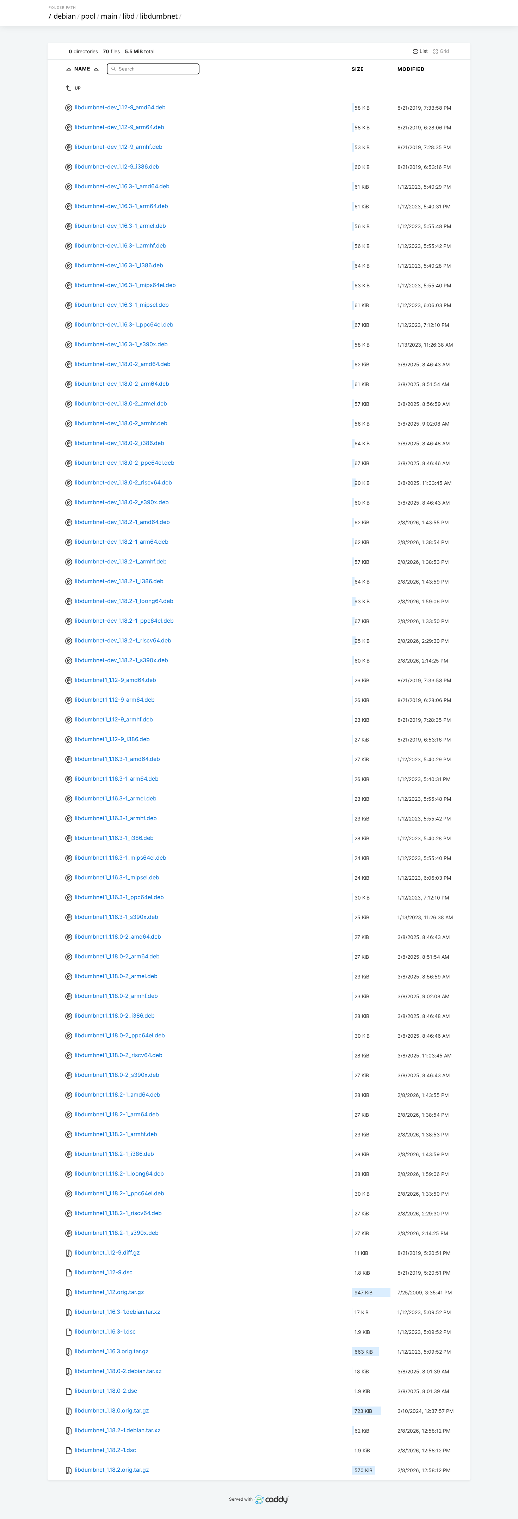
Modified (411, 69)
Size (358, 69)
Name (83, 69)
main (109, 16)
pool (88, 16)
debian (65, 16)
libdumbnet (159, 16)
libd (129, 16)
